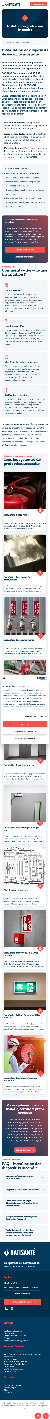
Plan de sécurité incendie (16, 890)
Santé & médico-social (14, 1369)
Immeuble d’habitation (14, 1364)
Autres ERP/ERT (11, 1359)
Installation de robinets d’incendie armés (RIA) (20, 1079)
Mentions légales (8, 1406)
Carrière (8, 1392)
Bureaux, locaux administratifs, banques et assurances (22, 1355)
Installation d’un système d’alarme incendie (21, 954)
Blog (6, 1390)
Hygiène (8, 1338)
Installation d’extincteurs (16, 515)
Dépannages (9, 1333)
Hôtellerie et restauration (16, 1362)
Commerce (9, 1366)
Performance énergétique (16, 1340)
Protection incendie (13, 42)
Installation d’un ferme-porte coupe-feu (21, 828)
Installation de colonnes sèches (19, 640)
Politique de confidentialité (26, 1406)
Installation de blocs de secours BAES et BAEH (22, 1016)
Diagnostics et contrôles (15, 1336)
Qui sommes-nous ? (13, 1385)
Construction (10, 1371)
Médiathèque (10, 1388)
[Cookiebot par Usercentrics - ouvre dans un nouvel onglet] (37, 678)
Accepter (25, 724)
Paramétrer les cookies (33, 717)
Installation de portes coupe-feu (19, 765)
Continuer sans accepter (25, 739)
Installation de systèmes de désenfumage (17, 578)
